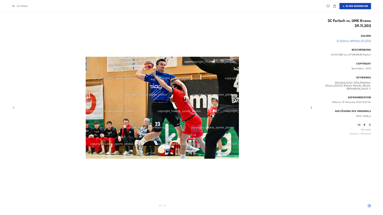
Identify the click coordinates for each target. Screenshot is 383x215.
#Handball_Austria (344, 83)
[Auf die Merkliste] (328, 6)
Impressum (354, 134)
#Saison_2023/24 (334, 86)
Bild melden (366, 129)
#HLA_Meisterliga (362, 83)
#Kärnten (357, 86)
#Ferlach (348, 86)
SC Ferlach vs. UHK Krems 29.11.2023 (354, 41)
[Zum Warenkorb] (334, 6)
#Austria (366, 86)
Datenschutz (366, 134)
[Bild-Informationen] (369, 206)
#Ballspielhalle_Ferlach (357, 88)
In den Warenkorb (356, 6)
